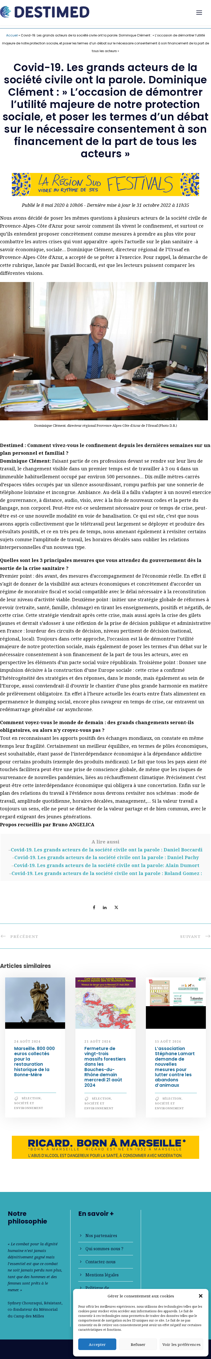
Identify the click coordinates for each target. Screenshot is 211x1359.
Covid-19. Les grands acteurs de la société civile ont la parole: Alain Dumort (106, 865)
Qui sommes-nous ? (104, 1248)
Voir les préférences (181, 1344)
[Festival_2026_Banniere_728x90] (105, 184)
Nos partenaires (101, 1235)
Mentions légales (102, 1275)
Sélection (31, 1098)
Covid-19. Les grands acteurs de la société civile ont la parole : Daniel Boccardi (107, 850)
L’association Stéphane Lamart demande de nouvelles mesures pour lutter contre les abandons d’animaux (175, 1066)
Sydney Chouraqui (25, 1302)
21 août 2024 (97, 1041)
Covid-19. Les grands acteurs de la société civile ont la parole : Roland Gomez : (107, 873)
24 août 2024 (27, 1041)
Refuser (138, 1344)
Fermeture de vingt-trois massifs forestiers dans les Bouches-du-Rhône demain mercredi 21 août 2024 (105, 1066)
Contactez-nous (100, 1262)
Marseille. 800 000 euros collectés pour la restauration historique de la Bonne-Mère (34, 1061)
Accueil (12, 35)
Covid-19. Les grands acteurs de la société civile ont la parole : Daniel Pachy (106, 857)
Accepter (97, 1344)
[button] (200, 1295)
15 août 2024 (168, 1041)
